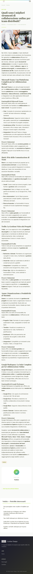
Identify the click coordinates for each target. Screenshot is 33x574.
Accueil (3, 5)
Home (3, 554)
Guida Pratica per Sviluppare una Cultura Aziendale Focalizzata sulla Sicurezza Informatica (14, 513)
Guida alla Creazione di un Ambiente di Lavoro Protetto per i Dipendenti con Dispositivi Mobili (16, 522)
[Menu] (29, 1)
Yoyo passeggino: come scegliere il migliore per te (16, 507)
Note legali (4, 562)
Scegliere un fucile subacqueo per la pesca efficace (14, 527)
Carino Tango (12, 541)
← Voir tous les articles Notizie (10, 488)
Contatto (4, 564)
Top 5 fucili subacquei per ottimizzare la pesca (15, 518)
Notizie (8, 5)
